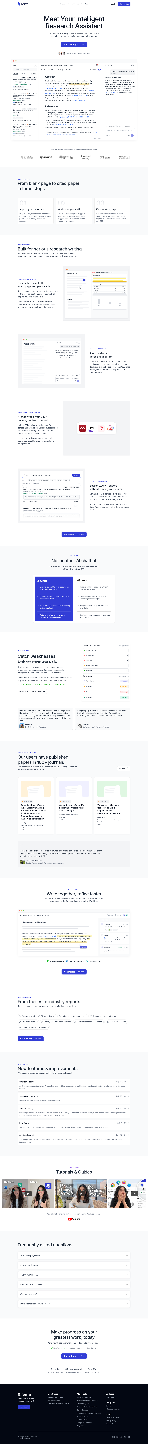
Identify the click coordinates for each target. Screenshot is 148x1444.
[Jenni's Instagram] (113, 1437)
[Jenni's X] (125, 1437)
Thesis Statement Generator (87, 1401)
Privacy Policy (111, 1421)
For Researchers (54, 1401)
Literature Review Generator (58, 1404)
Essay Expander (83, 1410)
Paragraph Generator (84, 1423)
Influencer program (113, 1409)
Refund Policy (111, 1424)
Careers (109, 1406)
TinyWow (80, 1426)
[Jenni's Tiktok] (121, 1437)
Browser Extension (84, 1397)
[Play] (28, 1193)
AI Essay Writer (82, 1416)
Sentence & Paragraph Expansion (89, 1413)
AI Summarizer (82, 1419)
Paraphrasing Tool (83, 1404)
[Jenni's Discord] (129, 1437)
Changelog (110, 1397)
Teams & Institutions (55, 1397)
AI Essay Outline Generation (87, 1407)
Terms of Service (112, 1417)
